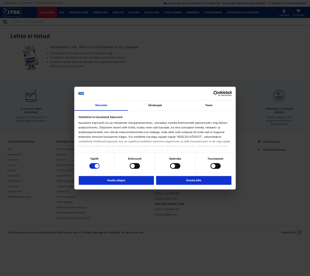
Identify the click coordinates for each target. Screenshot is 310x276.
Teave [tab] (209, 105)
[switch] (135, 166)
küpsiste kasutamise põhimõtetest (177, 150)
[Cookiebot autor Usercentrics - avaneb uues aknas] (216, 93)
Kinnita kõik (193, 180)
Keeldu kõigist (116, 180)
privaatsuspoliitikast (137, 150)
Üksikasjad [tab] (155, 105)
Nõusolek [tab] (101, 105)
